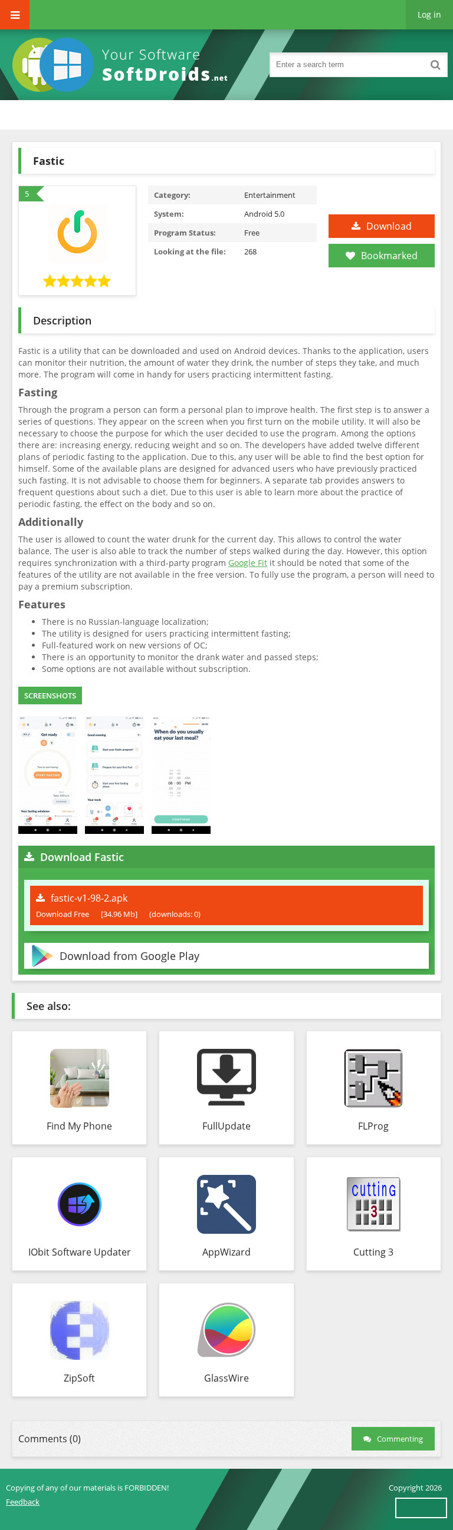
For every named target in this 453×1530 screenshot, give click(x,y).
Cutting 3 (373, 1252)
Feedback (23, 1501)
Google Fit (247, 562)
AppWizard (226, 1252)
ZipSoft (79, 1378)
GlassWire (226, 1378)
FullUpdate (226, 1126)
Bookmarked (389, 255)
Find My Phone (79, 1126)
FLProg (373, 1126)
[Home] (124, 64)
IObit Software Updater (79, 1252)
